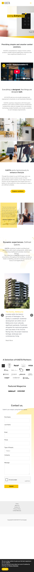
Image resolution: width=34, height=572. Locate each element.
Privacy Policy (17, 509)
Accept (5, 569)
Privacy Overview (13, 566)
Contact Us (17, 507)
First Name (7, 417)
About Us (17, 505)
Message (7, 462)
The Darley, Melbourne (14, 312)
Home (17, 503)
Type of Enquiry (8, 447)
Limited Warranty (17, 510)
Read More (9, 340)
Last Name (7, 424)
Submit (11, 486)
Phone (6, 440)
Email (5, 432)
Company (7, 455)
